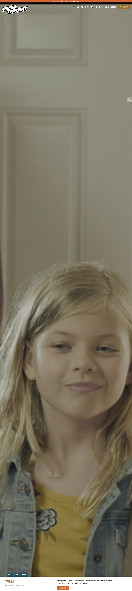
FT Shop (124, 7)
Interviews (85, 7)
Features (94, 7)
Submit (113, 7)
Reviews (76, 7)
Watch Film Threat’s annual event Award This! (66, 1)
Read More (63, 588)
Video (107, 7)
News (101, 7)
